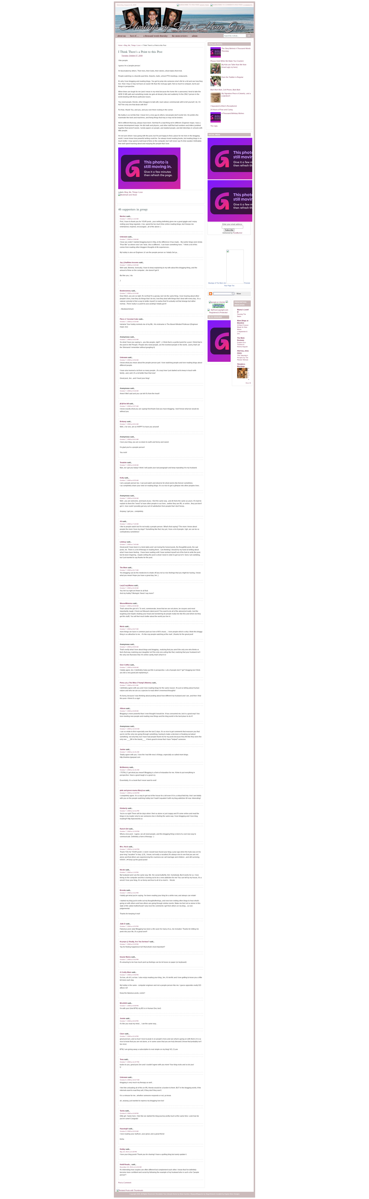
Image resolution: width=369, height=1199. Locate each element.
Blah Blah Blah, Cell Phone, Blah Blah (225, 90)
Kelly (122, 478)
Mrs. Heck (124, 847)
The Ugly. (214, 126)
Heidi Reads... (125, 1164)
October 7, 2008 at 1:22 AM (129, 219)
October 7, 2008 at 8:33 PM (129, 1021)
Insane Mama (125, 957)
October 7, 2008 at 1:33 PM (129, 872)
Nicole (122, 870)
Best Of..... (134, 35)
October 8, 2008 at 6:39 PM (129, 1113)
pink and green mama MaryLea (132, 790)
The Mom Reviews (180, 35)
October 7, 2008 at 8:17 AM (129, 570)
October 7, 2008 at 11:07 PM (129, 1062)
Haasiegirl (124, 1129)
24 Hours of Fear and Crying (221, 110)
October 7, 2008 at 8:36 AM (129, 606)
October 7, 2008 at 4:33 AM (129, 293)
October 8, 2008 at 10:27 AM (129, 1080)
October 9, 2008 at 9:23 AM (129, 1131)
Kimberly (123, 808)
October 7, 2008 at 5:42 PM (129, 959)
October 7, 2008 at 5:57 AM (129, 406)
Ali (121, 521)
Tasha (122, 1111)
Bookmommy (125, 291)
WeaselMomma (126, 603)
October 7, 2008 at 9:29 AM (129, 711)
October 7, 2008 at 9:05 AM (129, 647)
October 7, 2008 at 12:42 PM (129, 849)
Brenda (123, 890)
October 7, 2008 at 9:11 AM (129, 685)
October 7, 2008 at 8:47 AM (129, 629)
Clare (122, 1034)
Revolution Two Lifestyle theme (166, 1194)
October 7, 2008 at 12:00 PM (129, 793)
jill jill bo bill (124, 404)
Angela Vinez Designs (232, 1194)
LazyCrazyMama (127, 585)
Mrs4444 (123, 1003)
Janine (122, 749)
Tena (122, 1059)
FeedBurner (237, 233)
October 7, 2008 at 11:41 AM (129, 770)
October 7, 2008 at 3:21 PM (129, 893)
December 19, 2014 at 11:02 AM (130, 1167)
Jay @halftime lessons (129, 263)
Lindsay (123, 542)
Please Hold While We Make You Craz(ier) (227, 61)
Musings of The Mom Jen (217, 283)
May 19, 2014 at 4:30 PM (128, 1152)
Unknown (123, 237)
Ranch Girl (124, 829)
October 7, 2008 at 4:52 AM (129, 339)
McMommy (124, 767)
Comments (247, 5)
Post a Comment (124, 1183)
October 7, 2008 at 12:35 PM (129, 831)
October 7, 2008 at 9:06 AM (129, 667)
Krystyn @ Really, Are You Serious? (134, 942)
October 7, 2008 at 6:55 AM (129, 480)
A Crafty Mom (125, 972)
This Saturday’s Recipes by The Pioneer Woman (242, 358)
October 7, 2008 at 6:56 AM (129, 498)
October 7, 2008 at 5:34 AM (129, 391)
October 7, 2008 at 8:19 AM (129, 588)
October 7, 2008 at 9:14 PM (129, 1036)
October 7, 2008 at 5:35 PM (129, 944)
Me (129, 45)
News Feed (204, 5)
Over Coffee (125, 665)
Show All (248, 383)
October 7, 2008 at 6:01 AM (129, 424)
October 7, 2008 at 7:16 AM (129, 524)
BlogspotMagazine (196, 1194)
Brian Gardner (185, 1194)
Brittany (123, 422)
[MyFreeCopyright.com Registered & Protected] (218, 313)
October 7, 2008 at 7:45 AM (129, 544)
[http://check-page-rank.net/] (217, 302)
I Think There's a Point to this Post (140, 52)
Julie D (122, 924)
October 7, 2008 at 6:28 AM (129, 465)
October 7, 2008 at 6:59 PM (129, 1005)
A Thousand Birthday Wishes (233, 113)
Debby (122, 1149)
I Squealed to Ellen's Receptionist (223, 106)
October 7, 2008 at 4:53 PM (129, 926)
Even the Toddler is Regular (232, 77)
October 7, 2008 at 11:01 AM (129, 752)
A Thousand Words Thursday (155, 35)
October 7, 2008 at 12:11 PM (129, 811)
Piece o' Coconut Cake (129, 319)
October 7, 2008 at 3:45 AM (129, 265)
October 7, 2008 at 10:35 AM (129, 729)
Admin (194, 35)
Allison (122, 708)
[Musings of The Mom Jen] (235, 283)
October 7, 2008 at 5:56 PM (129, 975)
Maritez (123, 216)
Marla (122, 626)
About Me (121, 35)
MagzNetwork (211, 1194)
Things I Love (136, 45)
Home (120, 45)
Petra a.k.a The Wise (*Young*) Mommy (136, 683)
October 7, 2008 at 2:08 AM (129, 239)
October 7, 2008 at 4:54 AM (129, 360)
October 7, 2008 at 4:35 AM (129, 321)
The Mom (123, 568)
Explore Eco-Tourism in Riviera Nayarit (242, 345)
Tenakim (123, 463)
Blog (125, 45)
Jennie (122, 1018)
